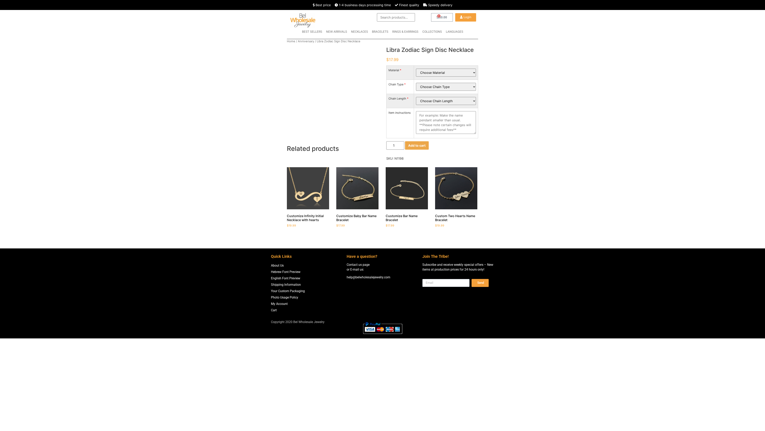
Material (394, 70)
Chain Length (398, 98)
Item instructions (399, 112)
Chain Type (397, 84)
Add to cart (417, 145)
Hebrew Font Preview (285, 272)
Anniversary (306, 41)
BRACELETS (380, 32)
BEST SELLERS (312, 32)
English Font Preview (285, 278)
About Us (277, 265)
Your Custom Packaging (288, 291)
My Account (279, 304)
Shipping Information (286, 285)
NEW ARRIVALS (336, 32)
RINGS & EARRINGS (405, 32)
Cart (274, 310)
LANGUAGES (454, 32)
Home (291, 41)
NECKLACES (359, 32)
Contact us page (358, 265)
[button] (465, 17)
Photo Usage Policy (284, 297)
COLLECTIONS (432, 32)
